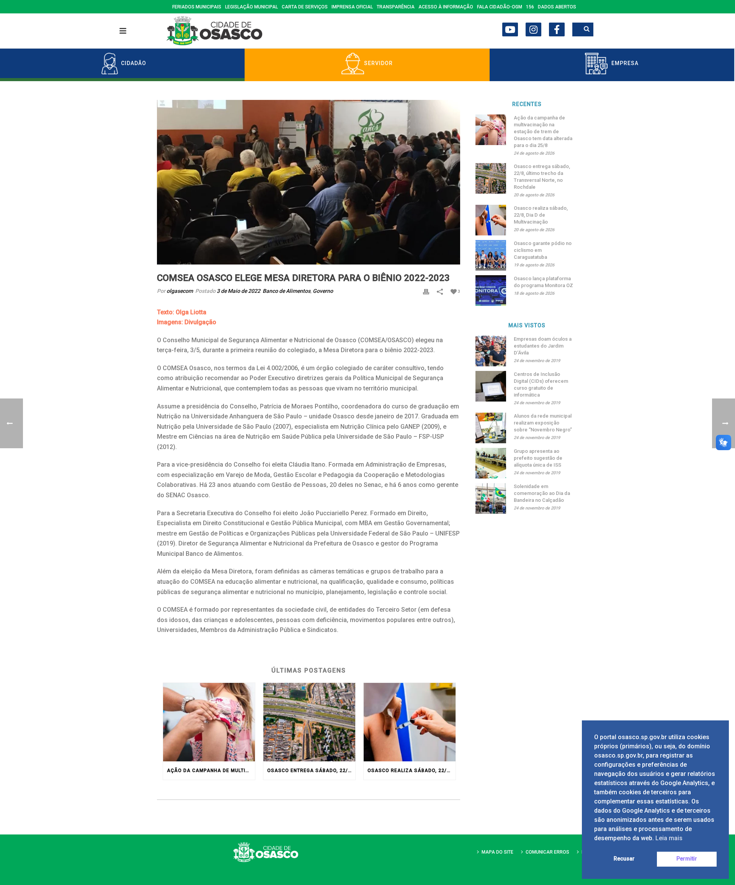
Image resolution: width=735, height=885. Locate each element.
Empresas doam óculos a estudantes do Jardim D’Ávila (543, 346)
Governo (323, 291)
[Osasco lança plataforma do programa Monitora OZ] (490, 290)
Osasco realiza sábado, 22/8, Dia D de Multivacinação (412, 770)
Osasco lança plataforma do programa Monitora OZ (543, 282)
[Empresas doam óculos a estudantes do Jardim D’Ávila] (490, 351)
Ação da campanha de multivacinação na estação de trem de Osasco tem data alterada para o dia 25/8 (211, 770)
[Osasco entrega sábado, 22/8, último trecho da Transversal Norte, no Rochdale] (309, 722)
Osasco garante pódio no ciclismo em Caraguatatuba (543, 250)
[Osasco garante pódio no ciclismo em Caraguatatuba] (490, 255)
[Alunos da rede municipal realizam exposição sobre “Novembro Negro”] (490, 428)
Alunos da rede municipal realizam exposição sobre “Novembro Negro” (543, 423)
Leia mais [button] (669, 838)
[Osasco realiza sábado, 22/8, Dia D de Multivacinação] (410, 722)
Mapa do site (497, 852)
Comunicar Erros (547, 852)
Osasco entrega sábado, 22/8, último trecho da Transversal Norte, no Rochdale (311, 770)
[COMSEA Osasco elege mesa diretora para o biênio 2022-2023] (308, 182)
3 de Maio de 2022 (238, 291)
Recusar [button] (624, 859)
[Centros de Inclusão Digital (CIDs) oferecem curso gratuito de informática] (490, 386)
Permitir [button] (686, 859)
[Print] (426, 291)
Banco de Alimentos (286, 291)
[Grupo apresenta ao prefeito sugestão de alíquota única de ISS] (490, 463)
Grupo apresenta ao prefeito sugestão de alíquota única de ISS (538, 458)
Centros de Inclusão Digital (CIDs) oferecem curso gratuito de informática (541, 384)
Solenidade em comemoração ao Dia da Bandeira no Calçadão (542, 493)
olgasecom (180, 291)
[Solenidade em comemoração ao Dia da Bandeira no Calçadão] (490, 498)
